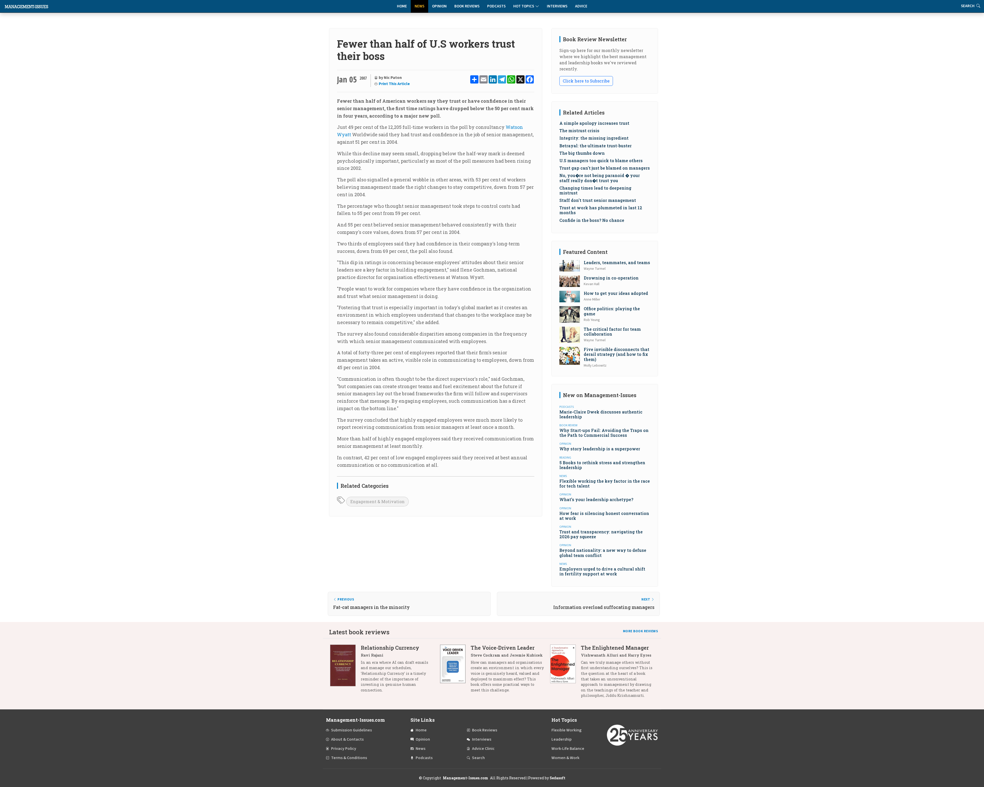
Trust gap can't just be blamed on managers (604, 168)
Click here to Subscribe (586, 81)
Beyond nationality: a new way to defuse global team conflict (602, 552)
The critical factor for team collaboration (612, 331)
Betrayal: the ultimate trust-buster (595, 145)
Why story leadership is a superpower (599, 448)
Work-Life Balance (567, 749)
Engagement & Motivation (377, 501)
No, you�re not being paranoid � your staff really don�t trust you (599, 178)
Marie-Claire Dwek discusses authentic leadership (600, 414)
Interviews (557, 6)
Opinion (439, 6)
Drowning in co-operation (611, 278)
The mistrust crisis (579, 130)
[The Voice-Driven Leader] (455, 671)
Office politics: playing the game (612, 311)
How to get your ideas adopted (616, 293)
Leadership (561, 739)
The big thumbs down (582, 153)
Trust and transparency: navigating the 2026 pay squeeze (601, 534)
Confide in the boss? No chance (591, 220)
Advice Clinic (483, 749)
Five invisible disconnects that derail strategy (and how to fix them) (616, 354)
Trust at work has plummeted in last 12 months (600, 210)
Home (402, 6)
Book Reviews (466, 6)
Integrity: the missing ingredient (594, 138)
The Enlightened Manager (615, 647)
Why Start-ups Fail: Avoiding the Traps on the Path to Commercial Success (604, 433)
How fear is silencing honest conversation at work (604, 516)
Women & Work (565, 758)
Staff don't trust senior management (597, 200)
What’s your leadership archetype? (596, 499)
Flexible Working (566, 730)
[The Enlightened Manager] (565, 673)
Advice (581, 6)
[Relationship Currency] (345, 671)
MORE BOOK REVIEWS (640, 631)
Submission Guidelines (351, 730)
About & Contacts (347, 739)
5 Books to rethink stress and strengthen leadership (602, 465)
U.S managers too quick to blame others (601, 160)
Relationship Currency (390, 647)
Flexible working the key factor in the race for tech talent (604, 483)
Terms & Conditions (349, 758)
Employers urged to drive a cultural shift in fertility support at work (602, 571)
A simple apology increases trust (594, 123)
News (419, 6)
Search (478, 758)
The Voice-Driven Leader (503, 647)
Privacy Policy (343, 749)
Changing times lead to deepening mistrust (595, 190)
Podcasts (496, 6)
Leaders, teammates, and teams (617, 262)
